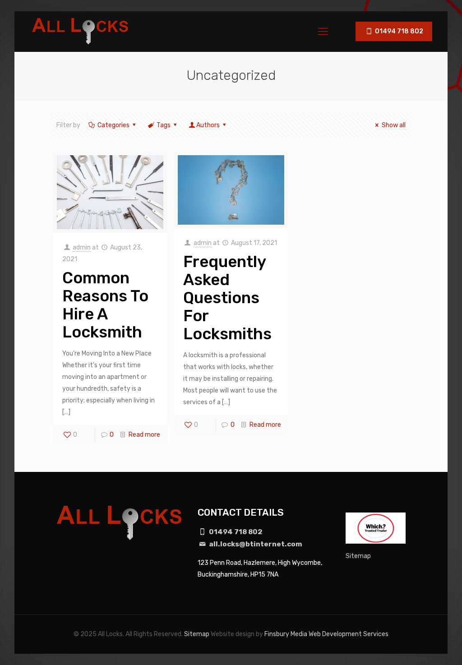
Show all (394, 125)
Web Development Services (348, 634)
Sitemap (358, 556)
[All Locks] (80, 31)
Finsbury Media (285, 634)
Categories (113, 125)
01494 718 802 (398, 31)
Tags (164, 125)
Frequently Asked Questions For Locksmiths (227, 297)
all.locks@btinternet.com (255, 544)
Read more (144, 435)
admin (82, 247)
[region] (117, 600)
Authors (208, 125)
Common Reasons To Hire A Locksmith (105, 305)
